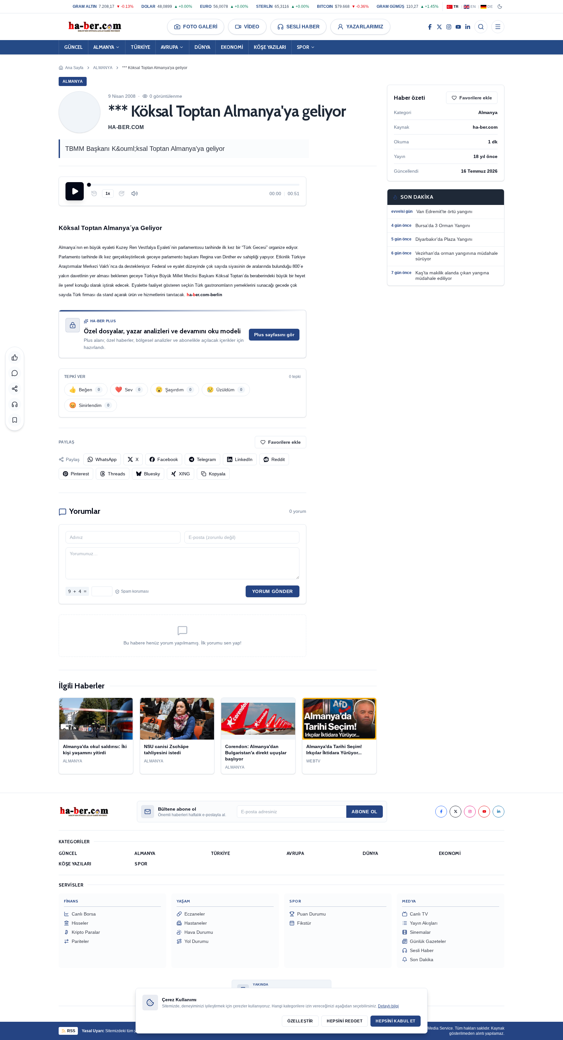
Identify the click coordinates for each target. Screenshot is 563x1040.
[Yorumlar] (14, 373)
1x (108, 193)
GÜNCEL (73, 47)
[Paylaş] (14, 388)
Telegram (206, 459)
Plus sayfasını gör (274, 334)
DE (490, 6)
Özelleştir (300, 1021)
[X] (439, 27)
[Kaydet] (14, 419)
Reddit (278, 459)
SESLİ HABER (303, 26)
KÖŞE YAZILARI (270, 47)
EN (473, 6)
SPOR (303, 47)
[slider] (194, 185)
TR (456, 6)
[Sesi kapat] (134, 193)
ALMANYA (104, 47)
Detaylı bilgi (388, 1006)
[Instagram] (449, 27)
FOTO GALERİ (200, 26)
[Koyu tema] (499, 6)
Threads (116, 473)
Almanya (102, 67)
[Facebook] (430, 27)
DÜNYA (202, 47)
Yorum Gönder (272, 591)
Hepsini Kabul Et (395, 1021)
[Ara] (480, 26)
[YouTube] (458, 27)
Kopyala (217, 473)
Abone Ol (365, 811)
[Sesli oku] (14, 404)
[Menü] (497, 26)
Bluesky (152, 473)
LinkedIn (244, 459)
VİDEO (252, 26)
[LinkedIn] (467, 27)
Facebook (167, 459)
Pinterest (80, 473)
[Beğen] (14, 357)
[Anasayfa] (94, 27)
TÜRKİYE (140, 47)
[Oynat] (74, 191)
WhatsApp (106, 459)
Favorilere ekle (284, 442)
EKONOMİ (232, 47)
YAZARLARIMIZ (364, 26)
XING (184, 473)
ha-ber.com (126, 127)
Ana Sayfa (74, 67)
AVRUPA (169, 47)
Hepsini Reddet (344, 1021)
